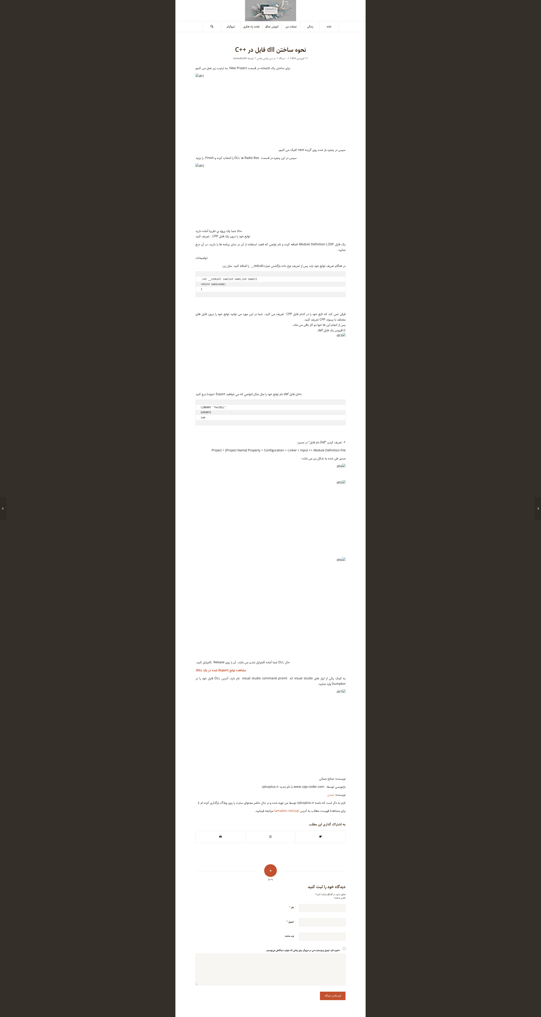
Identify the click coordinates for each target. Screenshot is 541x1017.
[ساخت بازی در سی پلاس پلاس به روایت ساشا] (538, 508)
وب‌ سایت (289, 936)
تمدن (330, 794)
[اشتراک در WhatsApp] (270, 837)
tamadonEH (240, 58)
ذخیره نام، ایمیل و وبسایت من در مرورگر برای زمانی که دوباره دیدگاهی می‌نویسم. (303, 950)
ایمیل (290, 922)
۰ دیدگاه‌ (283, 58)
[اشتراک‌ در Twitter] (320, 837)
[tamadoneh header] (270, 10)
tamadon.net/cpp (286, 810)
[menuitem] (329, 26)
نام (291, 907)
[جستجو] (211, 26)
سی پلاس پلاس (265, 58)
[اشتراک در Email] (220, 837)
